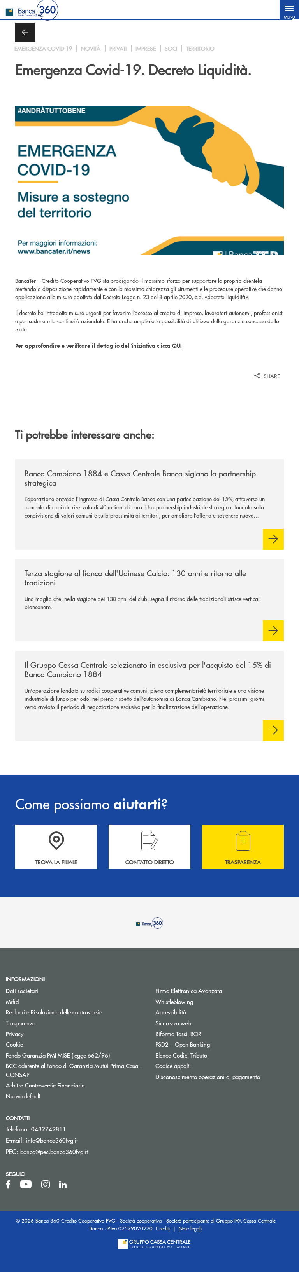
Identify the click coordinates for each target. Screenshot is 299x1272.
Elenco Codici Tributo (210, 1055)
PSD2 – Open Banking (212, 1044)
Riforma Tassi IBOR (207, 1034)
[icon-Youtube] (26, 1184)
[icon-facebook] (8, 1184)
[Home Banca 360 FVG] (32, 9)
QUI (176, 345)
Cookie (14, 1044)
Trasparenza (20, 1023)
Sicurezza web (173, 1023)
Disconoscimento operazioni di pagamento (207, 1076)
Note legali (190, 1228)
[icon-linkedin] (63, 1184)
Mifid (12, 1001)
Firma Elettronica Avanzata (188, 990)
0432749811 (48, 1129)
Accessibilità (170, 1012)
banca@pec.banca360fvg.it (54, 1151)
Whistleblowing (203, 1001)
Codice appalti (173, 1065)
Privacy (14, 1034)
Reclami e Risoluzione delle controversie (54, 1012)
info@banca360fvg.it (52, 1140)
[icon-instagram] (45, 1184)
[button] (289, 9)
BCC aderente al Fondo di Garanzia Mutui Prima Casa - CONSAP (73, 1070)
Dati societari (22, 990)
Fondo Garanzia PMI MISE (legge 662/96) (75, 1055)
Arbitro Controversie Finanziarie (74, 1085)
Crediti (163, 1228)
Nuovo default (23, 1096)
